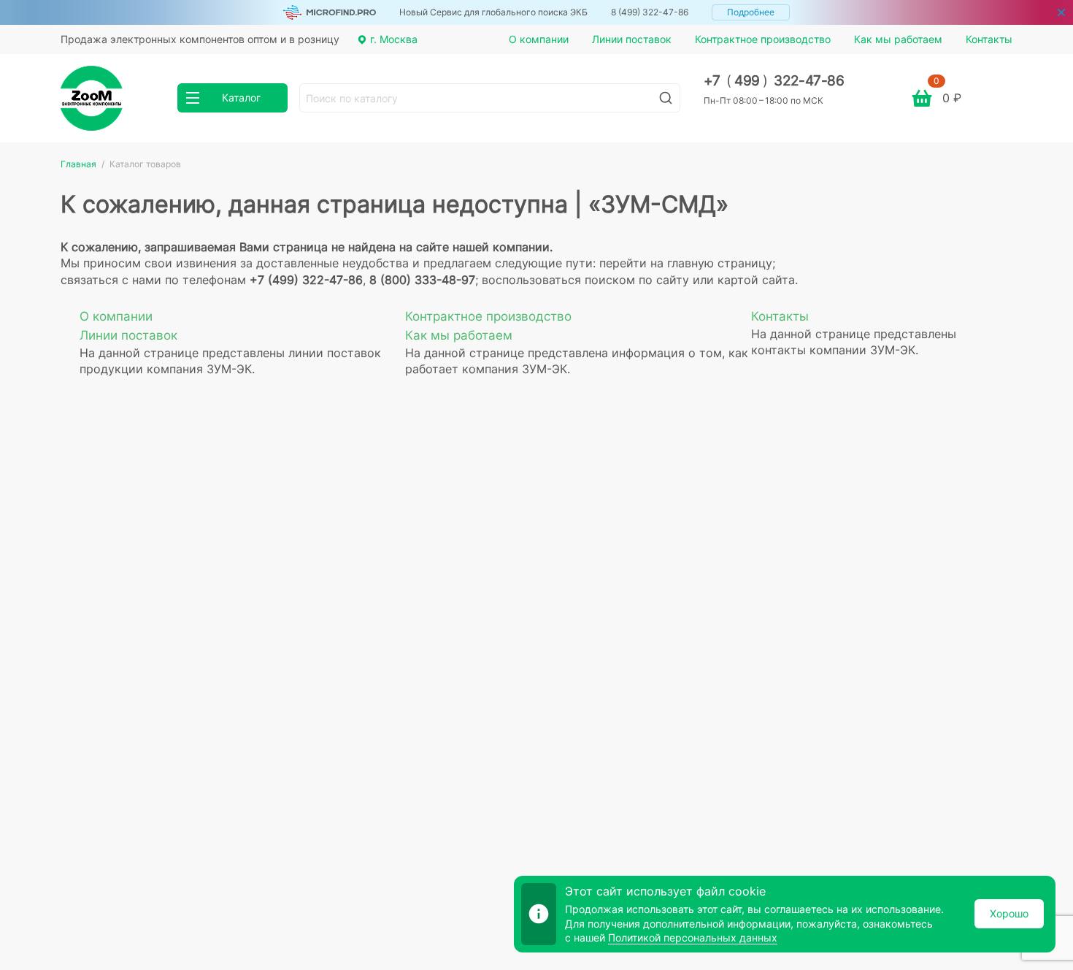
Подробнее (750, 12)
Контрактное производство (763, 39)
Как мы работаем (898, 39)
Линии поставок (632, 39)
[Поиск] (665, 97)
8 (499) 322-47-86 (649, 12)
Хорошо (1009, 913)
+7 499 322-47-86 (774, 80)
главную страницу (719, 263)
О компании (539, 39)
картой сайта (756, 279)
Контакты (989, 39)
